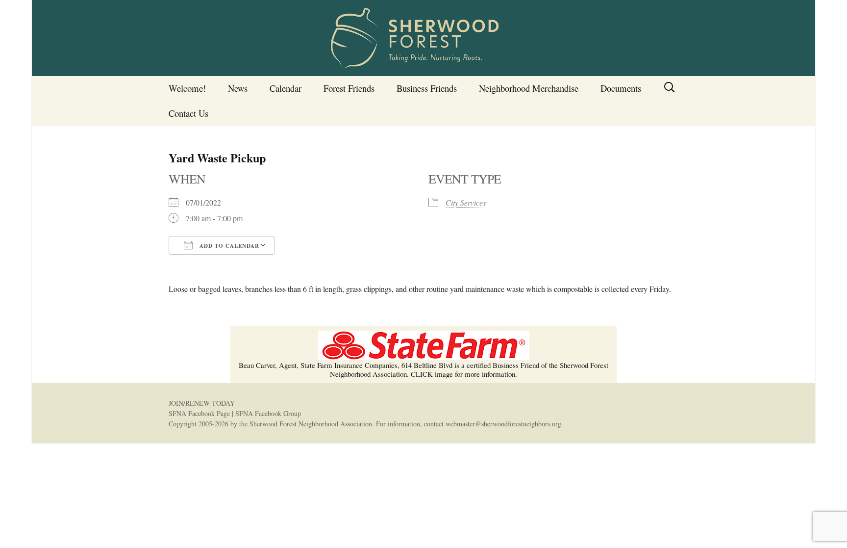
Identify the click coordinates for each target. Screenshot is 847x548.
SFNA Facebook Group (268, 413)
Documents (620, 88)
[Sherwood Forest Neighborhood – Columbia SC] (423, 38)
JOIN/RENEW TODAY (202, 403)
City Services (466, 202)
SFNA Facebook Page (199, 413)
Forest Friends (349, 88)
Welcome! (187, 88)
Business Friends (427, 88)
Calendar (285, 88)
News (238, 88)
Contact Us (188, 113)
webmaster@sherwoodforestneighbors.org (503, 423)
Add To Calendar (228, 246)
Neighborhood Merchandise (528, 88)
